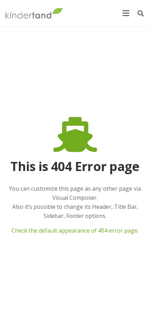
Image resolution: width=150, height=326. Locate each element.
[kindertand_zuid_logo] (34, 13)
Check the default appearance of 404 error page (74, 230)
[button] (126, 13)
